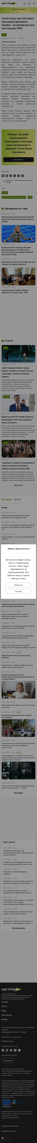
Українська (18, 585)
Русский (18, 591)
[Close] (30, 548)
